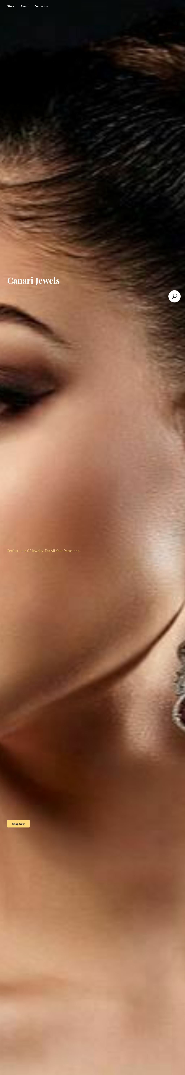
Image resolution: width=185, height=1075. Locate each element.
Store (10, 6)
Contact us (42, 6)
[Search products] (174, 296)
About (25, 6)
